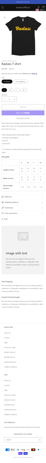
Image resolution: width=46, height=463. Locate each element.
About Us (7, 333)
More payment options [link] (23, 118)
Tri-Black (7, 81)
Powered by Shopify (28, 457)
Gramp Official (20, 457)
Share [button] (6, 219)
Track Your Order (10, 347)
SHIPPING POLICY (10, 362)
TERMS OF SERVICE (10, 367)
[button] (2, 7)
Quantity (4, 95)
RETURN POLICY (9, 357)
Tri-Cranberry (20, 81)
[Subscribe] (39, 439)
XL (24, 90)
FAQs (6, 343)
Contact (7, 338)
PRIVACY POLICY (9, 352)
